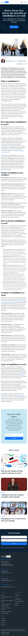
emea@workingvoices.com (7, 564)
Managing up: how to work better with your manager (13, 520)
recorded (21, 374)
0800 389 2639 (4, 561)
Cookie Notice (21, 629)
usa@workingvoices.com (6, 572)
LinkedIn (3, 622)
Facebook (3, 618)
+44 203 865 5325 (5, 563)
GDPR (13, 629)
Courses (3, 594)
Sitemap (16, 629)
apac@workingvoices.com (7, 580)
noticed (25, 371)
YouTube (3, 624)
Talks (16, 597)
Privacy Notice (8, 629)
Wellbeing (20, 64)
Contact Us (14, 26)
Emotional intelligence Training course (6, 612)
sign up (14, 438)
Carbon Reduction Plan (5, 630)
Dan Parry (14, 61)
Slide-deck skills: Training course (7, 597)
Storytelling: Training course (5, 608)
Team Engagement (19, 601)
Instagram (3, 620)
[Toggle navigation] (26, 2)
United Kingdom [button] (22, 2)
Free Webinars (18, 599)
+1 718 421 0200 (4, 571)
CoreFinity (7, 634)
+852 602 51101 (4, 579)
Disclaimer (3, 629)
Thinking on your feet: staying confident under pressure (12, 496)
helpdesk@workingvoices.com (8, 586)
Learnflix (17, 603)
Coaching (17, 594)
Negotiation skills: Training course (7, 601)
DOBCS (8, 632)
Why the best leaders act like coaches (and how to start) (12, 472)
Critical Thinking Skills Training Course (6, 605)
